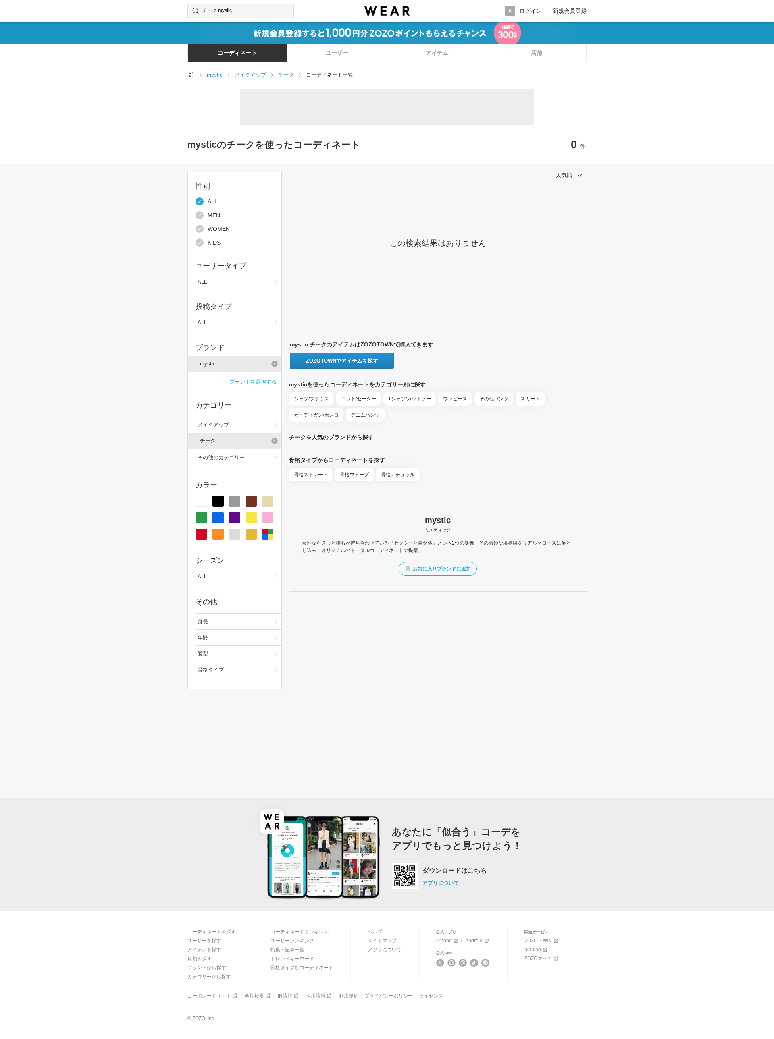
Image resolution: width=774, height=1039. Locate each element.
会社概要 (254, 996)
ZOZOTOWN (538, 941)
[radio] (202, 501)
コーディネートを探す (211, 932)
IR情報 (285, 996)
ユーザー (337, 53)
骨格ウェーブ (354, 474)
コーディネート (237, 53)
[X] (440, 963)
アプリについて (440, 883)
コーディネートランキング (299, 932)
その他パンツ (493, 399)
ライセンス (431, 995)
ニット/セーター (358, 399)
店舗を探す (199, 959)
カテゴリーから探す (209, 976)
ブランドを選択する (253, 382)
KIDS (214, 242)
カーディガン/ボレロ (316, 415)
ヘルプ (375, 932)
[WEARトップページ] (191, 74)
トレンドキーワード (292, 959)
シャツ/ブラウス (311, 399)
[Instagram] (451, 963)
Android (474, 941)
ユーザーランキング (292, 941)
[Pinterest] (485, 963)
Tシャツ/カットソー (409, 399)
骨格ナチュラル (398, 474)
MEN (214, 215)
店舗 (536, 53)
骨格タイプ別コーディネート (301, 968)
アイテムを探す (204, 949)
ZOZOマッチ (538, 958)
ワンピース (455, 399)
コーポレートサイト (209, 996)
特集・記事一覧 (287, 949)
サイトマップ (382, 941)
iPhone (444, 941)
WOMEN (219, 229)
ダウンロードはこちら (454, 870)
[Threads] (463, 963)
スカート (530, 399)
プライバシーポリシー (388, 995)
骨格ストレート (311, 474)
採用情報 (315, 996)
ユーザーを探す (204, 941)
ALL (213, 201)
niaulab (532, 949)
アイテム (437, 53)
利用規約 (348, 995)
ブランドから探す (206, 968)
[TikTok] (474, 963)
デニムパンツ (365, 415)
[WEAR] (387, 11)
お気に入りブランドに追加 (442, 569)
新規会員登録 (570, 11)
